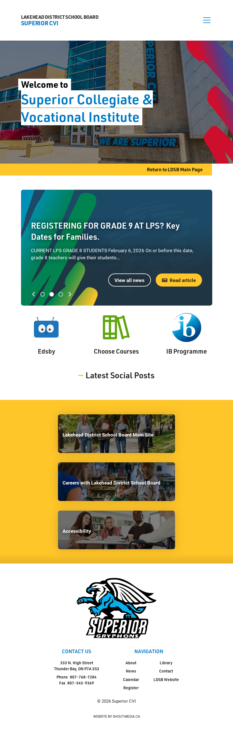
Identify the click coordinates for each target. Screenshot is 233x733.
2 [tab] (51, 294)
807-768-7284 (83, 676)
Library (166, 662)
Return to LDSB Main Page (175, 169)
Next (71, 294)
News (131, 671)
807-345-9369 (80, 682)
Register (131, 687)
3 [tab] (60, 294)
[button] (206, 20)
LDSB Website (166, 679)
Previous (34, 294)
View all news (130, 280)
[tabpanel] (116, 248)
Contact (166, 671)
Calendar (131, 679)
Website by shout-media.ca (116, 716)
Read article (183, 280)
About (131, 662)
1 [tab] (42, 294)
